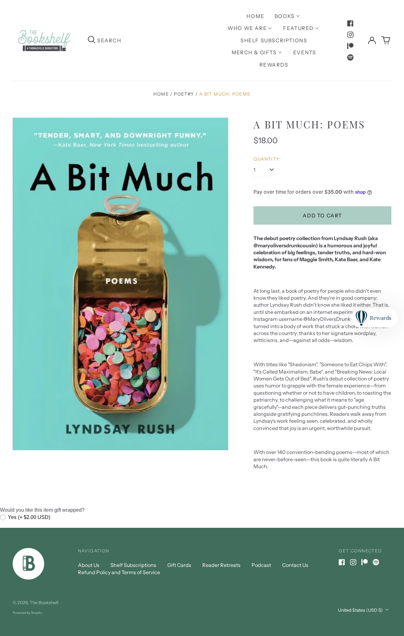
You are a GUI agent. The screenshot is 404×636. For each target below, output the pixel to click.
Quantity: (267, 159)
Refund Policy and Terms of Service (119, 572)
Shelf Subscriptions (274, 40)
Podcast (261, 565)
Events (304, 52)
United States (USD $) (361, 610)
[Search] (91, 40)
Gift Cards (179, 565)
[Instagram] (350, 35)
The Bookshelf (44, 602)
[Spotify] (350, 57)
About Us (88, 565)
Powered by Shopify (27, 613)
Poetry (184, 94)
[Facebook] (350, 23)
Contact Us (295, 565)
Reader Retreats (221, 565)
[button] (385, 40)
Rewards (273, 65)
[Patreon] (350, 46)
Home (255, 16)
